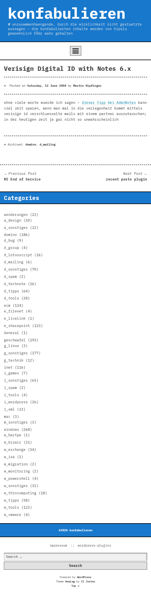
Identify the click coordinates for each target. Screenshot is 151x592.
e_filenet (13, 311)
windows (11, 429)
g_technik (13, 360)
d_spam (10, 276)
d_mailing (47, 144)
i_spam (10, 387)
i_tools (11, 395)
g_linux (11, 345)
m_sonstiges (16, 422)
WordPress (84, 577)
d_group (11, 247)
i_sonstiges (16, 380)
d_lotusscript (18, 255)
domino (30, 144)
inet (8, 367)
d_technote (15, 284)
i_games (11, 373)
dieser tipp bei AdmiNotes (109, 102)
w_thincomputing (20, 493)
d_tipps (11, 291)
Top (75, 585)
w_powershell (17, 478)
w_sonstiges (16, 485)
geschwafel (15, 340)
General (11, 333)
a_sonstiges (16, 227)
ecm (7, 305)
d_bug (9, 240)
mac (7, 416)
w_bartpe (12, 435)
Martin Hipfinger (87, 85)
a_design (12, 220)
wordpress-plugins (94, 545)
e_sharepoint (17, 325)
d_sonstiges (16, 269)
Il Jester (88, 581)
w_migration (16, 464)
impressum (58, 545)
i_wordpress (16, 402)
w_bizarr (12, 442)
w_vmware (12, 514)
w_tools (11, 507)
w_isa (9, 457)
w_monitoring (17, 471)
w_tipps (11, 500)
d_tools (11, 298)
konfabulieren (66, 13)
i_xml (9, 409)
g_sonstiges (16, 353)
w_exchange (15, 449)
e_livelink (15, 318)
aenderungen (16, 214)
